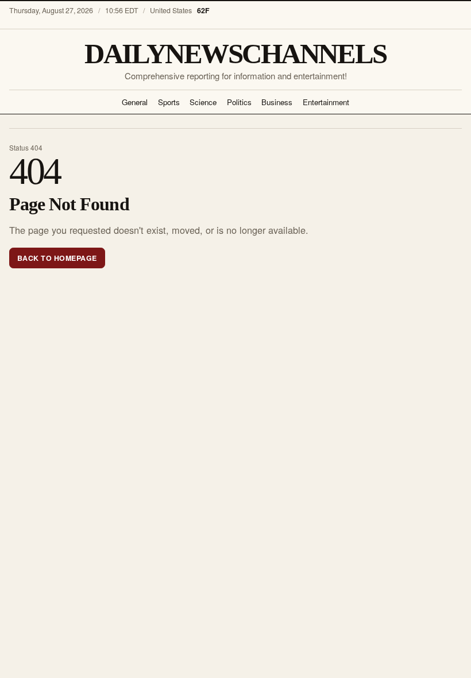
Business (276, 102)
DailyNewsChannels (235, 54)
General (135, 102)
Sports (169, 102)
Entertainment (326, 102)
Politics (239, 102)
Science (203, 102)
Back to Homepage (57, 258)
